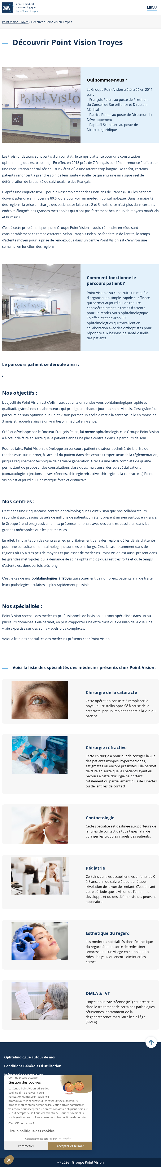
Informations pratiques (23, 1074)
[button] (9, 1160)
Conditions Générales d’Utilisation (32, 1066)
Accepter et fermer (70, 1146)
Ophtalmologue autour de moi (29, 1057)
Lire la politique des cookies (31, 1131)
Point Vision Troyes (15, 22)
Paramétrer (26, 1146)
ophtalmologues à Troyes (52, 578)
